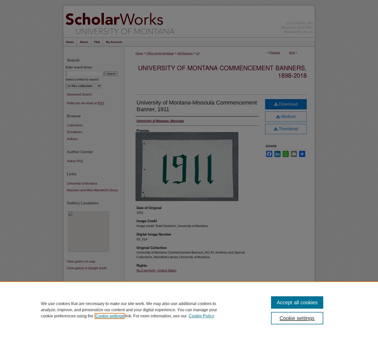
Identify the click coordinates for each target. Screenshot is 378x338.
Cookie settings (109, 316)
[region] (189, 309)
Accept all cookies (297, 302)
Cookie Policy (201, 316)
